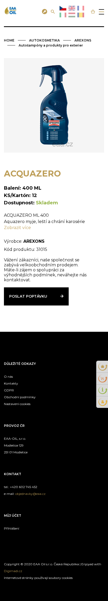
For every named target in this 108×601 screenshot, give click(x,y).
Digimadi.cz (13, 571)
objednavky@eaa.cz (30, 494)
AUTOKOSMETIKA (44, 40)
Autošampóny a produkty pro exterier (51, 45)
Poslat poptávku (28, 296)
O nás (8, 377)
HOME (9, 40)
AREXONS (82, 40)
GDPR (9, 390)
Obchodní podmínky (20, 397)
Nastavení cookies (17, 404)
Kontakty (11, 383)
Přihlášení (11, 528)
